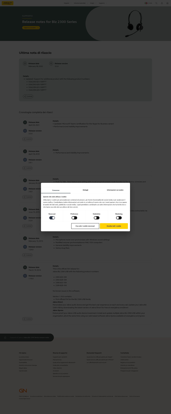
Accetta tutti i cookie (114, 226)
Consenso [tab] (55, 190)
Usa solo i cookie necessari (85, 226)
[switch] (74, 217)
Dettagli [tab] (85, 190)
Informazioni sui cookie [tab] (115, 190)
